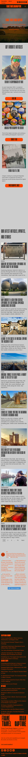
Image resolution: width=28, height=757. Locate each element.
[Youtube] (24, 2)
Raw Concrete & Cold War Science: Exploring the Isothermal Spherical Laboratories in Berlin (12, 303)
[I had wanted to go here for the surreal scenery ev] (21, 566)
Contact (3, 3)
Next (22, 540)
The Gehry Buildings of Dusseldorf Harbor (12, 650)
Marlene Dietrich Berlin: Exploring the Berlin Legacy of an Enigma (13, 265)
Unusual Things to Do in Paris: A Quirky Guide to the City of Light (13, 376)
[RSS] (26, 2)
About (10, 1)
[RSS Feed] (13, 750)
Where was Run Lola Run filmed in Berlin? (12, 709)
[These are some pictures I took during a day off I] (7, 566)
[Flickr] (22, 2)
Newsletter (4, 1)
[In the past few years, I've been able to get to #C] (7, 579)
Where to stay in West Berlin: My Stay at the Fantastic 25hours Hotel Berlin (13, 528)
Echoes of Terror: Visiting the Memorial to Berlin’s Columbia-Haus (14, 414)
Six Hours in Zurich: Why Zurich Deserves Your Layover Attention (11, 492)
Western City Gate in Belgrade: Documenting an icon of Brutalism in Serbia (13, 453)
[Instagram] (20, 2)
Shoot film (14, 139)
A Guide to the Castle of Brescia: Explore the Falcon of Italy (14, 340)
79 (17, 540)
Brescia (3, 336)
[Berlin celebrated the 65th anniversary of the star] (21, 579)
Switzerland (4, 487)
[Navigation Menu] (25, 6)
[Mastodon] (18, 2)
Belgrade (4, 447)
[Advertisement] (14, 210)
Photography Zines (14, 185)
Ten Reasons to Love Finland (9, 684)
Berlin (3, 261)
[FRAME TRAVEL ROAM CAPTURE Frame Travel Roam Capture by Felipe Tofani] (13, 6)
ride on (14, 98)
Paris (2, 372)
